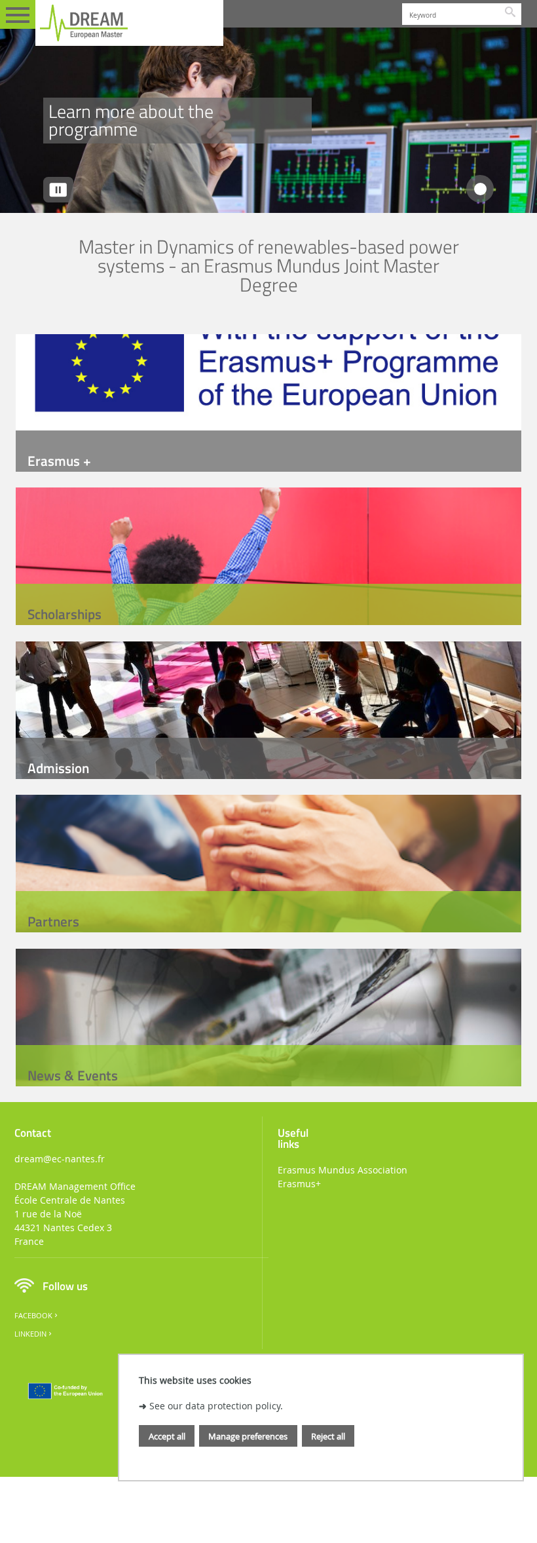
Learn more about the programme (130, 120)
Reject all (328, 1436)
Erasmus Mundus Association (342, 1170)
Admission (58, 767)
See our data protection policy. (216, 1406)
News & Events (73, 1075)
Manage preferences (247, 1436)
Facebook (33, 1315)
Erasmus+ (299, 1183)
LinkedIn (30, 1334)
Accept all (167, 1436)
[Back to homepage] (129, 23)
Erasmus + (59, 460)
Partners (53, 921)
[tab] (480, 189)
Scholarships (65, 613)
